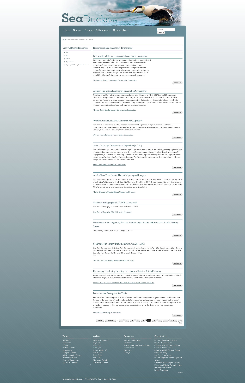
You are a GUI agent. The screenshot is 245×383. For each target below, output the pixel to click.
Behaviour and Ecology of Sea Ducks (110, 293)
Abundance (67, 343)
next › (173, 320)
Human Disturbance (70, 358)
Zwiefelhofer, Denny (100, 363)
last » (180, 321)
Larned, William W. (100, 350)
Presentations (129, 348)
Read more (178, 82)
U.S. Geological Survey (163, 343)
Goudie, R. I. (98, 348)
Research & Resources (97, 30)
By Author (67, 58)
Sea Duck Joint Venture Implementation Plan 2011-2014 (119, 243)
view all (88, 365)
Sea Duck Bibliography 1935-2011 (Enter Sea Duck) (112, 212)
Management (67, 350)
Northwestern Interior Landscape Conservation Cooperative (120, 56)
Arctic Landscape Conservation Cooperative (109, 165)
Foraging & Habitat (69, 353)
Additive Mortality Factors (72, 355)
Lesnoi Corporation (161, 370)
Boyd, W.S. (97, 343)
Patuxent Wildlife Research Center (167, 345)
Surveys (127, 353)
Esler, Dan (97, 345)
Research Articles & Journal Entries (137, 345)
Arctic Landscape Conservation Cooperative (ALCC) (117, 145)
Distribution (67, 340)
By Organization (68, 61)
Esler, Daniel (97, 355)
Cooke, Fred (97, 353)
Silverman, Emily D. (100, 360)
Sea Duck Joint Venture (163, 355)
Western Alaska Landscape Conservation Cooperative (117, 120)
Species (77, 30)
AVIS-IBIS (97, 358)
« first (100, 320)
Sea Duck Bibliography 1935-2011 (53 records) (115, 202)
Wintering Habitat (69, 348)
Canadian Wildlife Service (163, 348)
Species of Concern (70, 363)
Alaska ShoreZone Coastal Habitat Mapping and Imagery (119, 175)
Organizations (120, 30)
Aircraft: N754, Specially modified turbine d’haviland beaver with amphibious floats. (123, 283)
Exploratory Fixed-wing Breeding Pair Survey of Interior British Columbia (127, 271)
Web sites (127, 350)
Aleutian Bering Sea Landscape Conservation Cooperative (119, 90)
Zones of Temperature (71, 360)
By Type (66, 52)
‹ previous (110, 320)
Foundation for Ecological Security (167, 363)
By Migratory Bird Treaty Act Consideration (76, 65)
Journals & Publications (132, 340)
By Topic (66, 55)
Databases (128, 343)
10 (166, 320)
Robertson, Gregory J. (101, 340)
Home (67, 30)
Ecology (66, 345)
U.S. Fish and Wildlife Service (165, 340)
